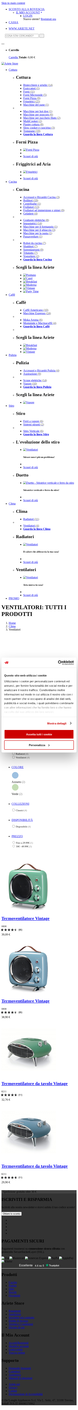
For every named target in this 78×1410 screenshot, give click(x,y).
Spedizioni (15, 1314)
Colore (18, 767)
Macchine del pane (36, 104)
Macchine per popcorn (38, 114)
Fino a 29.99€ (24, 842)
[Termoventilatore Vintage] (28, 910)
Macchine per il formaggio (40, 226)
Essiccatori (31, 88)
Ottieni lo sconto (11, 1213)
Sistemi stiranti (33, 424)
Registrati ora (48, 19)
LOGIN (27, 15)
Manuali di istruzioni (20, 1378)
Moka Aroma (32, 319)
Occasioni (14, 1295)
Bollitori (30, 200)
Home (12, 623)
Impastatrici (32, 223)
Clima (12, 503)
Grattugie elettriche (36, 220)
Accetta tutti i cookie (39, 734)
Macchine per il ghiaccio (39, 230)
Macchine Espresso (37, 313)
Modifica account (19, 1346)
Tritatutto (30, 252)
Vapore (30, 383)
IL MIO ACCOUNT (28, 12)
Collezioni (20, 803)
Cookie (13, 1390)
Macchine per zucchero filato (41, 117)
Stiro (11, 405)
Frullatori (31, 207)
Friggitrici (31, 101)
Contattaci (14, 1371)
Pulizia (13, 355)
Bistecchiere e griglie (38, 85)
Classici (21, 810)
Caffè (12, 294)
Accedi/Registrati (18, 1342)
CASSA (13, 22)
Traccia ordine (17, 1352)
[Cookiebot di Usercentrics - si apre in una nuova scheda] (58, 662)
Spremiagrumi (33, 249)
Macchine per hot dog (37, 111)
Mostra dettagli (57, 723)
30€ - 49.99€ (24, 846)
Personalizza (37, 744)
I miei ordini (16, 1349)
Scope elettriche (35, 380)
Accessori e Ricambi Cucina (41, 197)
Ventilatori (31, 525)
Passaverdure (32, 236)
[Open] (2, 43)
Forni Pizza (31, 98)
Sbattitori (30, 246)
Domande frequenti (20, 1368)
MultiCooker (32, 121)
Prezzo (17, 836)
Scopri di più (30, 156)
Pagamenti (15, 1310)
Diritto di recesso (18, 1320)
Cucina (13, 181)
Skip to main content (13, 3)
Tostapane (31, 131)
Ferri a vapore (33, 421)
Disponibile (23, 826)
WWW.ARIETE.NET (21, 28)
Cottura (13, 69)
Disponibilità (22, 820)
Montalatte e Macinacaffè (39, 323)
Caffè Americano (35, 310)
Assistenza (15, 1374)
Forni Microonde (35, 94)
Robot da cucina (34, 243)
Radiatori (31, 519)
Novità (13, 1292)
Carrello (14, 57)
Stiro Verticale (33, 431)
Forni (29, 91)
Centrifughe (32, 203)
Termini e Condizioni (21, 1324)
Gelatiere (30, 213)
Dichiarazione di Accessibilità (26, 1394)
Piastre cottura (33, 124)
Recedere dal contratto (21, 1317)
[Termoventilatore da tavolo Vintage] (28, 1075)
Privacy (13, 1387)
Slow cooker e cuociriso (39, 127)
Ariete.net (14, 1384)
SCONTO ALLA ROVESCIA (27, 9)
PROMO (14, 598)
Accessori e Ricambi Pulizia (41, 370)
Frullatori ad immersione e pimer (43, 210)
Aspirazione (32, 373)
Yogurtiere (31, 256)
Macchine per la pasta (37, 233)
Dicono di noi (16, 1327)
